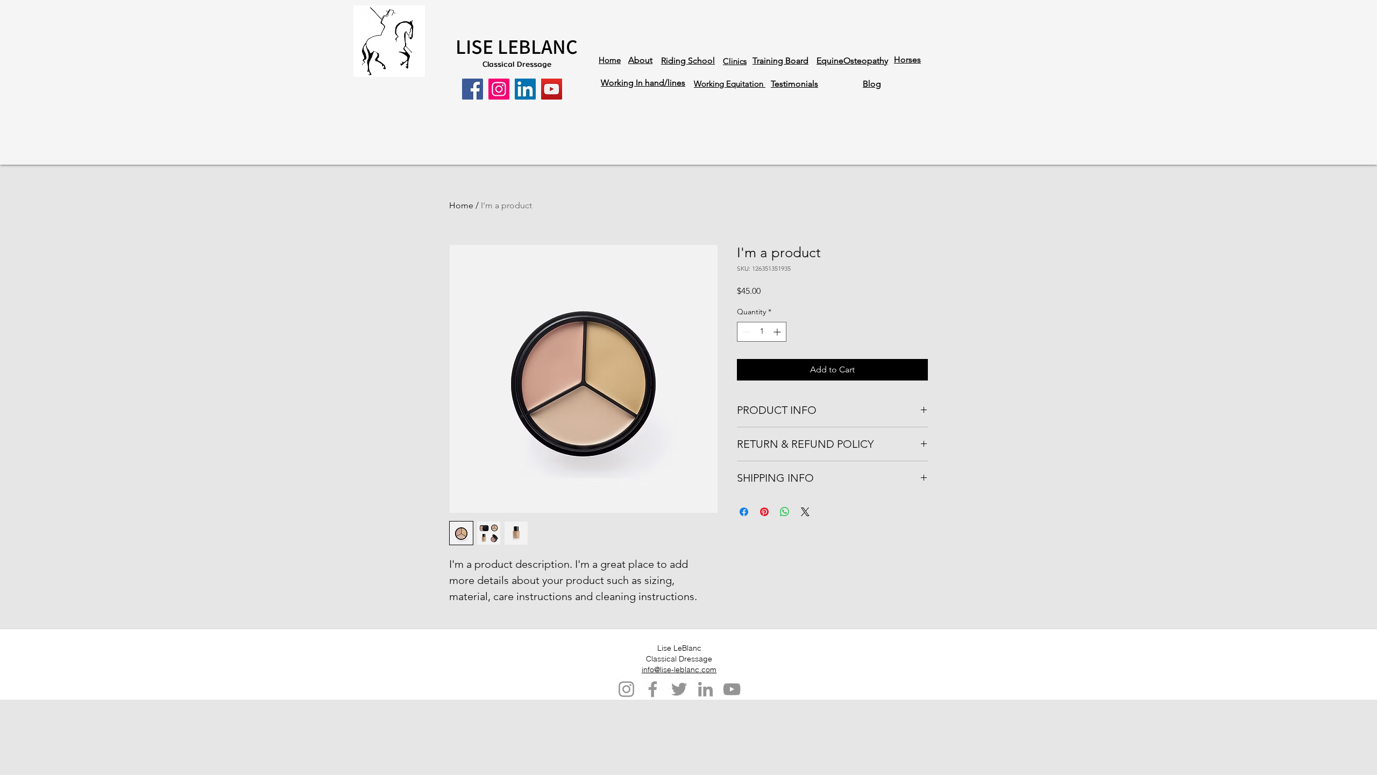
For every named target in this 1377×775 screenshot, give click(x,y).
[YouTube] (551, 89)
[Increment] (778, 331)
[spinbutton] (761, 331)
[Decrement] (745, 331)
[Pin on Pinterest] (764, 511)
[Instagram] (498, 89)
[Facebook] (472, 89)
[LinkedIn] (525, 89)
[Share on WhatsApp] (784, 511)
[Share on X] (805, 511)
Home (461, 205)
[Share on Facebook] (743, 511)
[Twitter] (679, 689)
